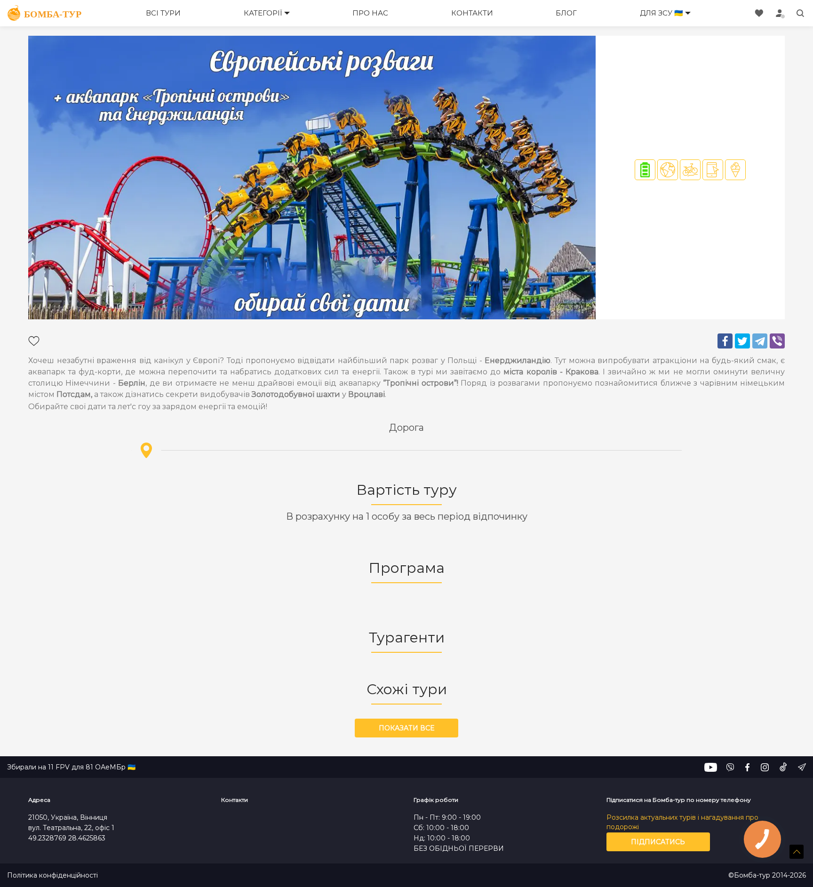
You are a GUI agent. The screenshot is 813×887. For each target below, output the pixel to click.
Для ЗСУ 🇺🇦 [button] (661, 12)
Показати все (406, 728)
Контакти (472, 12)
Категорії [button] (263, 12)
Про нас (370, 12)
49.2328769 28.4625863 (66, 838)
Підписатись (658, 842)
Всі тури (163, 12)
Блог (566, 12)
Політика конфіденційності (52, 875)
